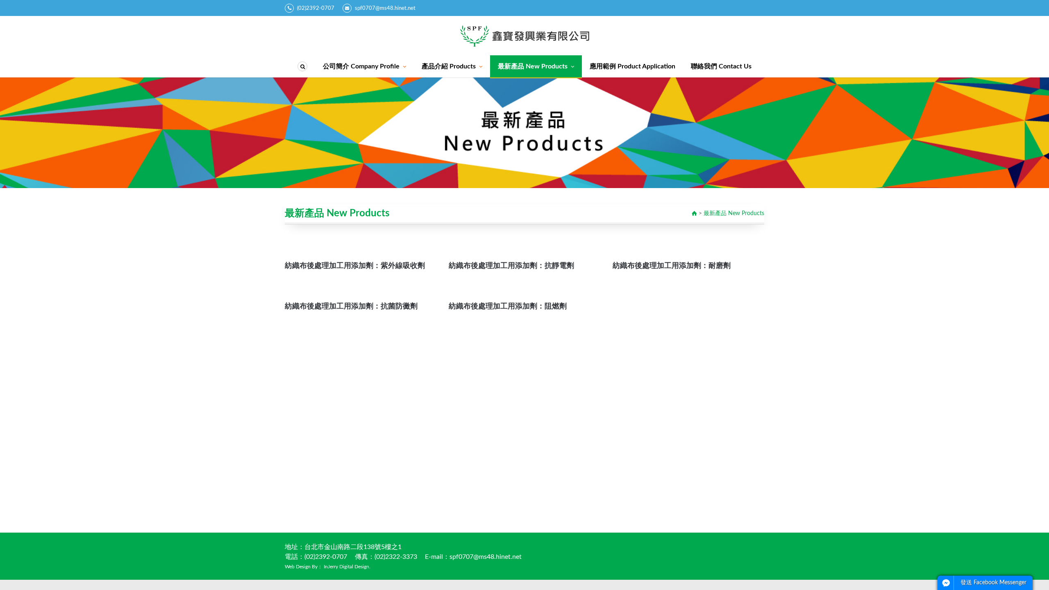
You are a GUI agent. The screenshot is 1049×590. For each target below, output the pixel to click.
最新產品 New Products (533, 66)
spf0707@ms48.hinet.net (385, 8)
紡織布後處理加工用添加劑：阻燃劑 (508, 306)
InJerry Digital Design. (347, 566)
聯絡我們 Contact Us (721, 66)
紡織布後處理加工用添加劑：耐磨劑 (672, 266)
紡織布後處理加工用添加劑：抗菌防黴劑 (351, 306)
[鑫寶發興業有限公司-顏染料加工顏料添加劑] (524, 35)
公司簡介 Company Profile (361, 66)
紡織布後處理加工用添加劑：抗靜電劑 (511, 266)
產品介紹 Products (449, 66)
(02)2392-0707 (315, 8)
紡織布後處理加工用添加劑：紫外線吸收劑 (355, 266)
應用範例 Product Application (632, 66)
